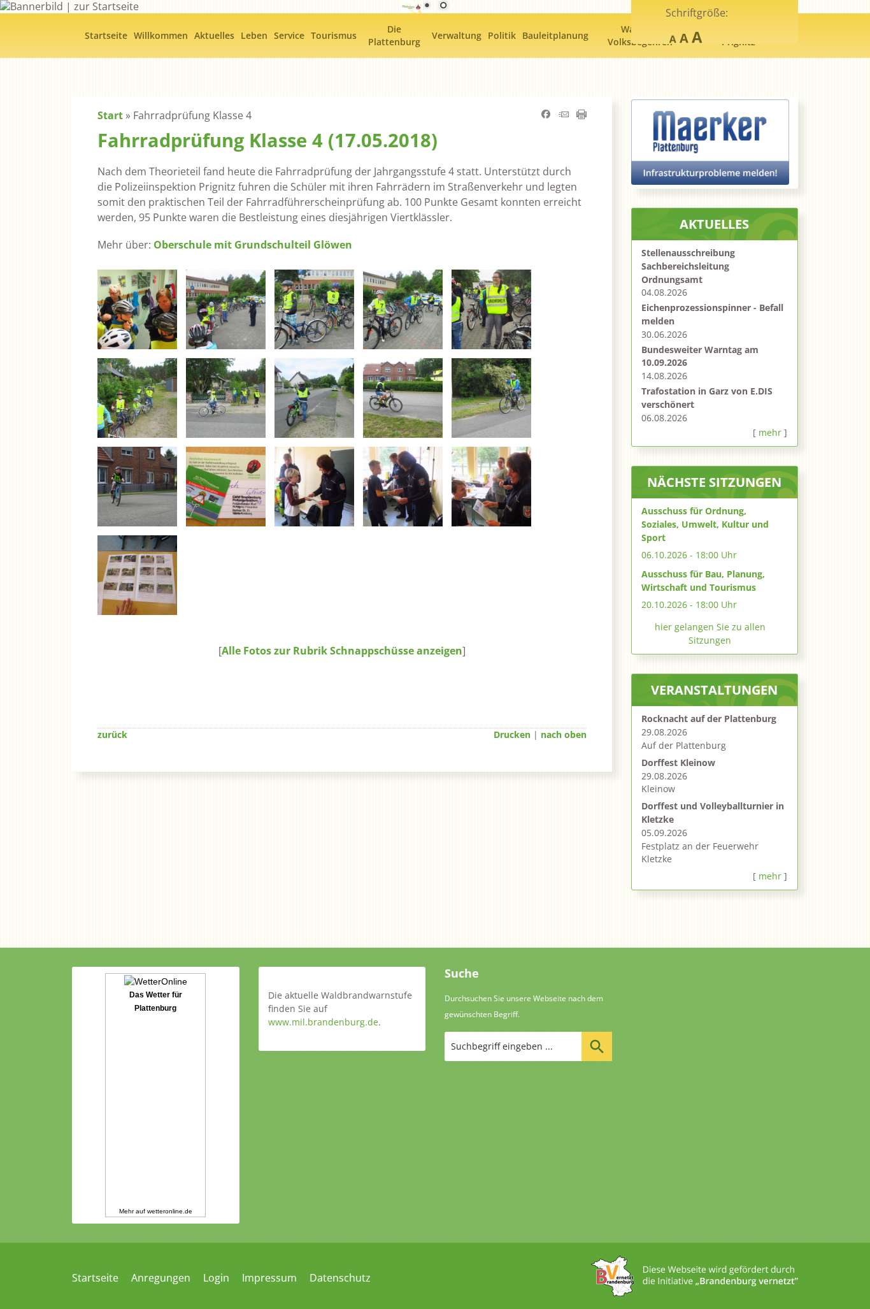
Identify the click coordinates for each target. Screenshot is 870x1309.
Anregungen (160, 1278)
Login (216, 1278)
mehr (770, 432)
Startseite (95, 1278)
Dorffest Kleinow (678, 762)
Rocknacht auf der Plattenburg (708, 718)
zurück (112, 734)
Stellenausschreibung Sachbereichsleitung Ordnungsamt (688, 266)
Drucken (512, 734)
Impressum (269, 1278)
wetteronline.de (169, 1211)
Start (110, 115)
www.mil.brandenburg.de (323, 1022)
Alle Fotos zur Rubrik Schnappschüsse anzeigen (342, 651)
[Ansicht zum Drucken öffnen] (581, 115)
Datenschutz (340, 1278)
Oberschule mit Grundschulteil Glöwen (252, 245)
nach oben (564, 734)
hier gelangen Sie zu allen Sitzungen (710, 633)
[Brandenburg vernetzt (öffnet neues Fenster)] (694, 1292)
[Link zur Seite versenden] (564, 115)
